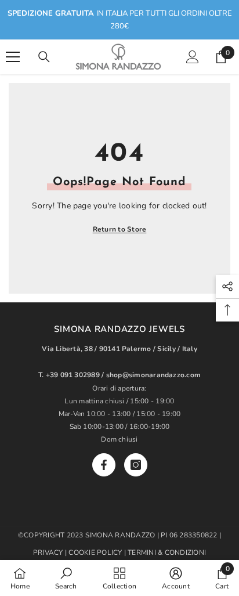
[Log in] (192, 56)
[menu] (13, 57)
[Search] (44, 57)
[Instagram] (135, 464)
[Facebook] (103, 464)
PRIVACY (48, 552)
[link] (66, 578)
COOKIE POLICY (96, 552)
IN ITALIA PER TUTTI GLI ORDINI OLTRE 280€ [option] (120, 19)
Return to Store (120, 229)
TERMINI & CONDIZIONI (167, 552)
